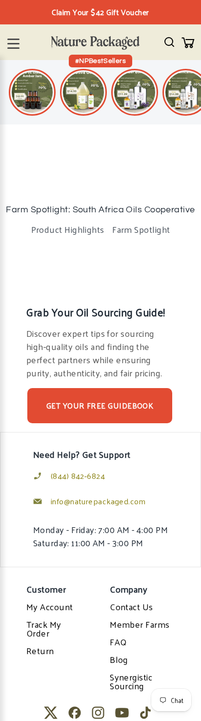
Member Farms (139, 624)
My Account (49, 606)
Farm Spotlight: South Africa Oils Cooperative (100, 209)
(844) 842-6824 (78, 476)
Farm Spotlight (141, 229)
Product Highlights (67, 229)
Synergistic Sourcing (131, 681)
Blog (119, 659)
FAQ (118, 642)
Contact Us (131, 606)
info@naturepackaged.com (98, 501)
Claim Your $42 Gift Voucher (100, 12)
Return (40, 650)
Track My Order (43, 628)
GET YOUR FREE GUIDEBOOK (99, 405)
